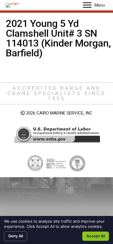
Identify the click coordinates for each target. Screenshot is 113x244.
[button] (87, 5)
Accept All (95, 236)
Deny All (15, 236)
